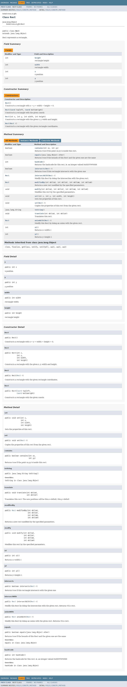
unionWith (39, 220)
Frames (29, 7)
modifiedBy (40, 182)
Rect (7, 103)
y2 (36, 234)
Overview (5, 3)
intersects (40, 169)
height (38, 58)
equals (38, 155)
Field (18, 10)
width (37, 65)
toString (39, 210)
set (36, 196)
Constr (25, 10)
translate (39, 214)
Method (33, 10)
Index (45, 3)
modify (38, 189)
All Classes (52, 7)
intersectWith (41, 176)
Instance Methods (29, 141)
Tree (28, 3)
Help (51, 3)
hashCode (39, 162)
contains (39, 148)
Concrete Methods (50, 141)
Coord (12, 110)
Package (13, 3)
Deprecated (36, 3)
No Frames (38, 7)
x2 (36, 227)
